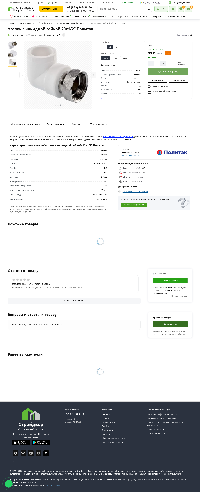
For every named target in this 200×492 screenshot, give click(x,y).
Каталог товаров (49, 9)
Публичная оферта (156, 433)
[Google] (145, 3)
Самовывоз (77, 124)
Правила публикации (179, 296)
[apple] (157, 2)
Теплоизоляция (100, 16)
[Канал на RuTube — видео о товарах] (46, 453)
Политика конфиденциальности (162, 414)
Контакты (91, 2)
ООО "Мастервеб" (53, 485)
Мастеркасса (36, 462)
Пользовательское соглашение (161, 418)
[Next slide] (93, 75)
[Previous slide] (22, 75)
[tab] (55, 105)
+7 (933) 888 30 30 (74, 414)
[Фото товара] (58, 75)
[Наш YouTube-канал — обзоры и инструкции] (31, 453)
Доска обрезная (81, 16)
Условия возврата (99, 124)
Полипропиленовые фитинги (70, 23)
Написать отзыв (170, 280)
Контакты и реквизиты (112, 442)
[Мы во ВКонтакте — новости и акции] (23, 453)
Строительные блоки (175, 16)
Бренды (40, 2)
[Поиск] (149, 8)
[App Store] (21, 443)
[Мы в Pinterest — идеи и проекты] (15, 453)
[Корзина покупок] (188, 9)
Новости (106, 434)
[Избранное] (181, 9)
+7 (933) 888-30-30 (79, 7)
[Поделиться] (63, 35)
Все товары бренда (130, 155)
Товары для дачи (62, 16)
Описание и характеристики (25, 124)
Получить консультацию (134, 205)
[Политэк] (171, 152)
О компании (107, 430)
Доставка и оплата (56, 124)
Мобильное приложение (113, 438)
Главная (12, 23)
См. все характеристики (111, 99)
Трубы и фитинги (120, 16)
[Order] (173, 8)
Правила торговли (155, 429)
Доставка (69, 2)
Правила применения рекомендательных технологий (166, 423)
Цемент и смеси (139, 16)
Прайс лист (56, 2)
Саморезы (156, 16)
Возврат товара (109, 422)
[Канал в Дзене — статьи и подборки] (38, 453)
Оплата (80, 2)
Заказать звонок (126, 2)
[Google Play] (41, 443)
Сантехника (25, 23)
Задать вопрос (170, 324)
